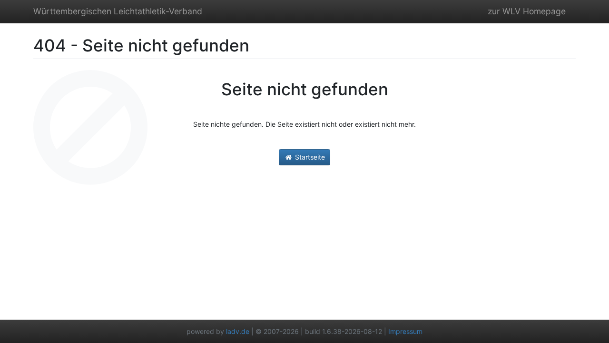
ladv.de (237, 331)
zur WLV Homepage (527, 11)
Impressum (405, 331)
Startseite (309, 157)
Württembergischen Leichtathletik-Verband (117, 11)
